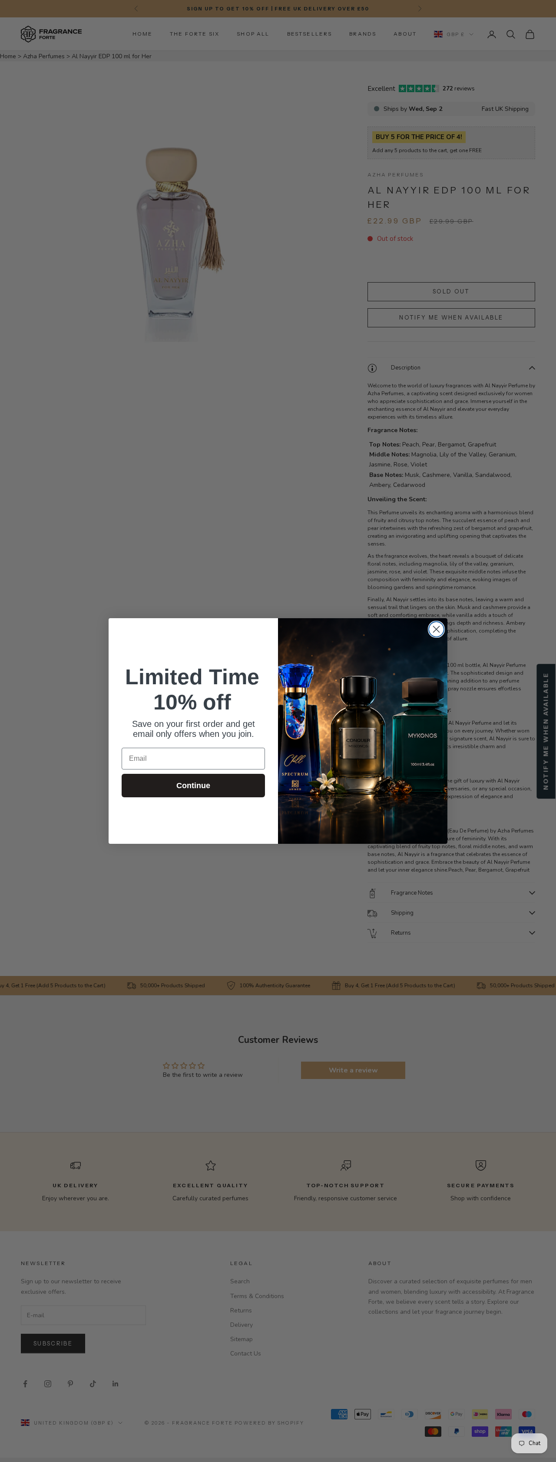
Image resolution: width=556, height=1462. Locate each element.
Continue (193, 785)
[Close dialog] (436, 629)
